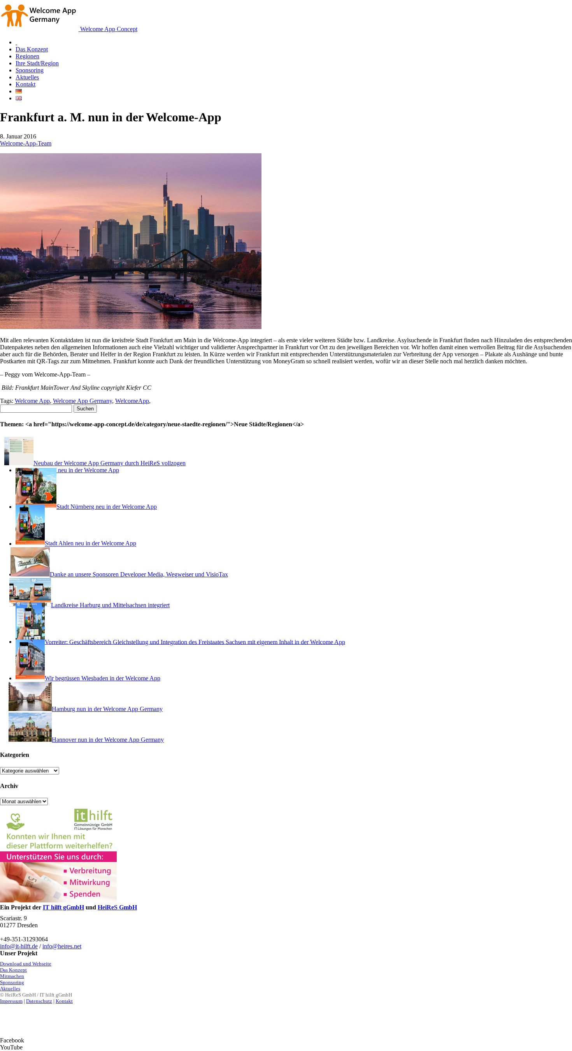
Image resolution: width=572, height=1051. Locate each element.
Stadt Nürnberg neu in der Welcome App (106, 506)
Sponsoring (12, 982)
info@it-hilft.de (19, 946)
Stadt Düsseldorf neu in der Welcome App (67, 470)
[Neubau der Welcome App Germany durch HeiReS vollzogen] (24, 463)
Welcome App (32, 401)
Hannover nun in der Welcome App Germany (108, 739)
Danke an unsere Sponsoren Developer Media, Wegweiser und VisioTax (139, 574)
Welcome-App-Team (25, 143)
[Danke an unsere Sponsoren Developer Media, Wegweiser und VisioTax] (33, 574)
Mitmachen (12, 976)
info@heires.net (61, 946)
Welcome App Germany (82, 401)
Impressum (11, 1001)
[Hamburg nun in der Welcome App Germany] (34, 709)
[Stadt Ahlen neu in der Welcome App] (30, 543)
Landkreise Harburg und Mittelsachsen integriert (110, 605)
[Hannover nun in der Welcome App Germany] (34, 739)
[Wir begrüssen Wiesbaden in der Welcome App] (30, 678)
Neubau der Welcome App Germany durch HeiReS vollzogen (109, 463)
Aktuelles (10, 988)
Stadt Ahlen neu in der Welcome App (90, 543)
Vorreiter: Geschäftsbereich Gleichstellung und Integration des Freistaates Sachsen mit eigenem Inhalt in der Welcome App (195, 641)
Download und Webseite (25, 964)
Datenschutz (39, 1001)
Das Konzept (13, 970)
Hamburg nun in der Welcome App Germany (107, 709)
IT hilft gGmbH (63, 907)
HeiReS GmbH (117, 907)
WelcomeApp (132, 401)
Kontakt (64, 1001)
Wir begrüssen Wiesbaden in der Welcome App (102, 678)
